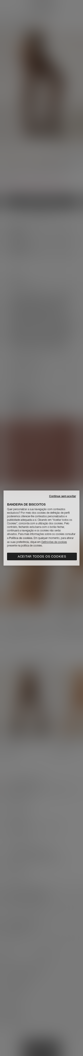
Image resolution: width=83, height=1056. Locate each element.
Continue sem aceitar (62, 496)
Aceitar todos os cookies (42, 556)
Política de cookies (20, 538)
